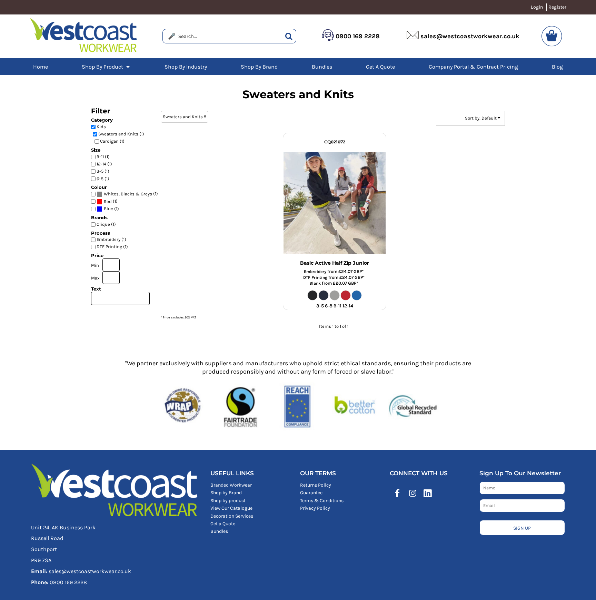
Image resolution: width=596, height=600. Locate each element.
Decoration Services (231, 516)
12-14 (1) (104, 163)
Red (108, 201)
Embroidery (315, 271)
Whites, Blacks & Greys (128, 193)
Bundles (219, 531)
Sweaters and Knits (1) (121, 133)
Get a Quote (222, 524)
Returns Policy (315, 485)
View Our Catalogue (231, 508)
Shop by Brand (226, 493)
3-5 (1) (103, 171)
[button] (106, 66)
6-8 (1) (103, 178)
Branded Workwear (231, 485)
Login (537, 7)
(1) (131, 193)
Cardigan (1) (112, 141)
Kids (101, 126)
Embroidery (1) (111, 239)
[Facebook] (397, 493)
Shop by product (228, 501)
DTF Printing (315, 277)
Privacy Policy (315, 508)
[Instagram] (412, 493)
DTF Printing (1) (112, 246)
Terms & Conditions (322, 501)
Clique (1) (106, 224)
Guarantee (311, 493)
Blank (315, 283)
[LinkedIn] (428, 493)
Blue (108, 208)
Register (557, 7)
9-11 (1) (103, 156)
